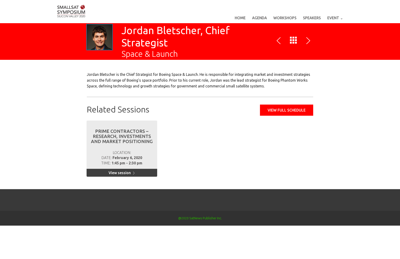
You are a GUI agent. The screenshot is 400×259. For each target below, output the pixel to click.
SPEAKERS (312, 18)
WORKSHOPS (285, 18)
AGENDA (259, 18)
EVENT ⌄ (335, 18)
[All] (293, 41)
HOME (240, 18)
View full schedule (287, 110)
